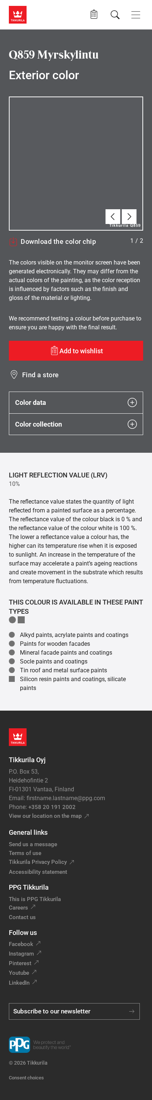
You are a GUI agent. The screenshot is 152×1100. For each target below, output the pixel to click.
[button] (94, 15)
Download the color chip (58, 241)
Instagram (21, 953)
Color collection (38, 424)
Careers (18, 907)
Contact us (22, 917)
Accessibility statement (38, 872)
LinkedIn (19, 983)
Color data (30, 402)
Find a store (40, 375)
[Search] (115, 14)
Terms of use (25, 853)
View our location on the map (45, 816)
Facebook (21, 944)
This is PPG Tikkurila (35, 899)
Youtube (19, 973)
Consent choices (26, 1077)
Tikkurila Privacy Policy (38, 862)
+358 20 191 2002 (52, 807)
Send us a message (33, 844)
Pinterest (20, 963)
